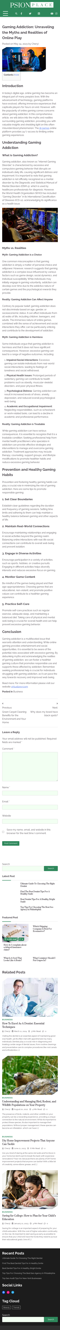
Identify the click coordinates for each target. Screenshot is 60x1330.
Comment (8, 748)
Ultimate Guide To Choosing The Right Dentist (37, 885)
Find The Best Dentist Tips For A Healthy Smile (35, 892)
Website (6, 815)
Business (18, 691)
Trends (16, 1307)
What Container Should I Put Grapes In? (44, 959)
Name (6, 787)
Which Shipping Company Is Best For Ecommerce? (42, 929)
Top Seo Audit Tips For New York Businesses (22, 1278)
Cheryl (35, 43)
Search (6, 864)
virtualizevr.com (19, 686)
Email (5, 801)
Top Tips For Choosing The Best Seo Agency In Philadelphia (36, 908)
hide (16, 75)
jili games (44, 128)
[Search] (16, 13)
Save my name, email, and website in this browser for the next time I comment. (29, 831)
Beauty (6, 1307)
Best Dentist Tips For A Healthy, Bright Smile (37, 900)
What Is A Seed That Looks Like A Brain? (13, 959)
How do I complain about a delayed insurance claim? (15, 947)
